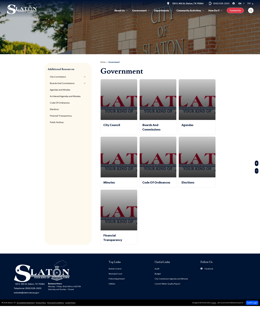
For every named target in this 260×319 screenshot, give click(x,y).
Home (102, 62)
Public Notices (57, 122)
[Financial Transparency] (119, 217)
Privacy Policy (41, 303)
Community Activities (188, 10)
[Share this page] (257, 171)
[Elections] (197, 162)
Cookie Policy (70, 303)
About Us (119, 10)
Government (139, 10)
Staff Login (252, 302)
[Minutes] (119, 162)
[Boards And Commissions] (158, 106)
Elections (54, 109)
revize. (213, 303)
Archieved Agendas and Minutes (65, 96)
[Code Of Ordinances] (158, 162)
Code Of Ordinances (60, 102)
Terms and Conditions (55, 303)
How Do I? (214, 10)
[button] (85, 76)
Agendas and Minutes (60, 89)
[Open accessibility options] (257, 163)
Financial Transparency (61, 115)
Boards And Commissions (62, 83)
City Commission (58, 76)
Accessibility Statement (26, 303)
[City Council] (119, 106)
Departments (161, 10)
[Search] (250, 10)
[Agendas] (197, 106)
